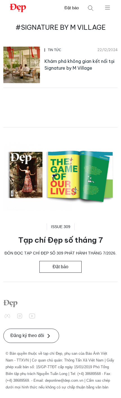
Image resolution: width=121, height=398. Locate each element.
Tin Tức (54, 50)
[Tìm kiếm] (90, 8)
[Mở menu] (107, 7)
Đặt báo (71, 7)
